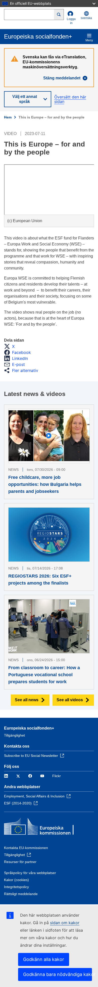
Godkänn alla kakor (43, 959)
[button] (11, 346)
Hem (8, 117)
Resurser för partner (20, 862)
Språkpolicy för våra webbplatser (30, 873)
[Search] (59, 14)
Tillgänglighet (14, 735)
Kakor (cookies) (16, 880)
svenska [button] (86, 18)
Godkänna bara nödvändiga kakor (57, 974)
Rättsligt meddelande (21, 894)
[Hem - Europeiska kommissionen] (40, 827)
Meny (89, 40)
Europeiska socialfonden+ (29, 728)
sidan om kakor (64, 922)
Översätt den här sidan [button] (70, 99)
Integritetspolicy (16, 887)
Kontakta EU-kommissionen (26, 848)
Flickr (56, 776)
